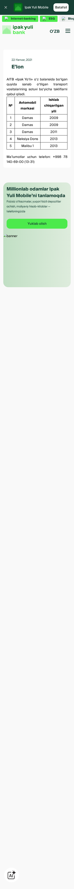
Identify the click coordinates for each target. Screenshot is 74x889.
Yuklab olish (37, 224)
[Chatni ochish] (11, 875)
